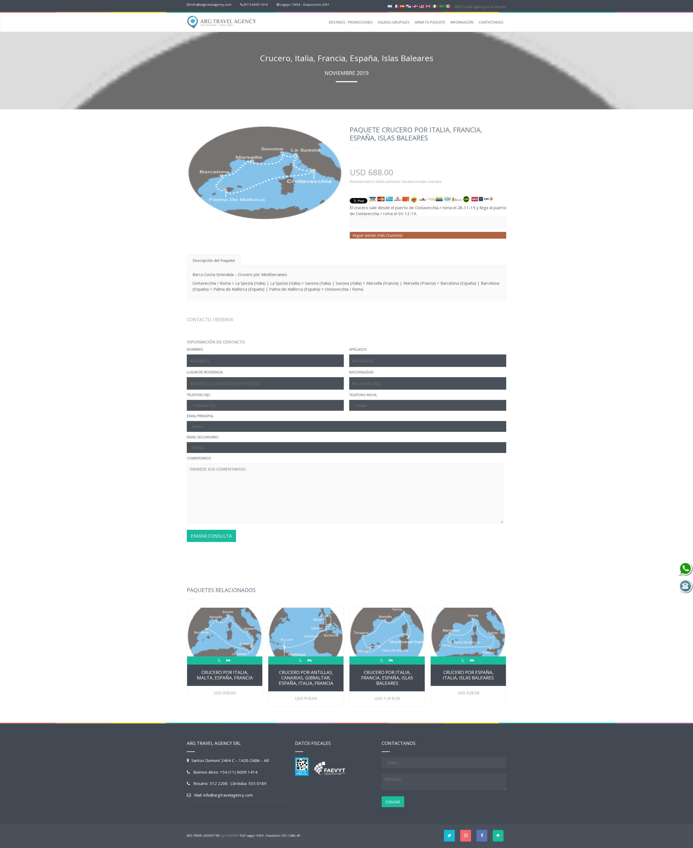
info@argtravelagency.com (211, 4)
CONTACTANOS (491, 22)
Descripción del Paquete (213, 260)
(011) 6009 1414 (256, 4)
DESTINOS (337, 22)
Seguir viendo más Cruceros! (377, 235)
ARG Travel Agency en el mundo (480, 6)
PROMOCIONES (360, 22)
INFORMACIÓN (461, 22)
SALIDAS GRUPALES (394, 22)
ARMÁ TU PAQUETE (430, 22)
